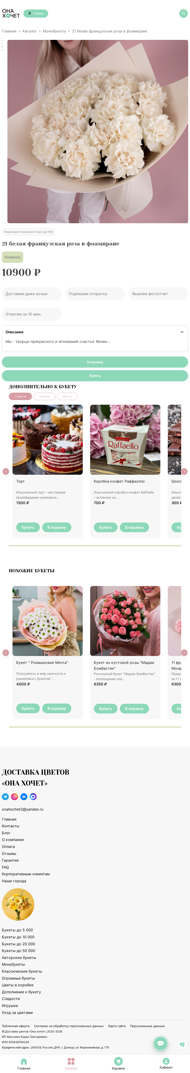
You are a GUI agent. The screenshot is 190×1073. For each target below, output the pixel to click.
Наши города (14, 881)
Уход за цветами (17, 1012)
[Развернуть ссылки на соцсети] (182, 1045)
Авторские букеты (19, 957)
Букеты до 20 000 (18, 944)
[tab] (20, 396)
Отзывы (9, 853)
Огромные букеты (18, 978)
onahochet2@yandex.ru (22, 809)
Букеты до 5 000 (17, 930)
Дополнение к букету (21, 992)
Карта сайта (117, 1026)
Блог (6, 833)
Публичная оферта (15, 1026)
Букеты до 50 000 (18, 950)
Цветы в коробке (17, 985)
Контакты (10, 826)
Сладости (11, 998)
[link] (166, 1061)
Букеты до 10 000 (18, 937)
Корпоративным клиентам (26, 874)
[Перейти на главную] (11, 13)
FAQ (5, 867)
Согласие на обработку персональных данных (69, 1026)
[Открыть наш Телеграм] (5, 797)
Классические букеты (22, 971)
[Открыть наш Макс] (33, 797)
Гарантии (10, 860)
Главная (9, 31)
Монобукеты (54, 31)
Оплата (8, 846)
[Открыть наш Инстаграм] (14, 797)
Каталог (29, 31)
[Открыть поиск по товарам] (183, 13)
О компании (13, 839)
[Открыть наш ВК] (23, 797)
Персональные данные (147, 1026)
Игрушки (10, 1005)
